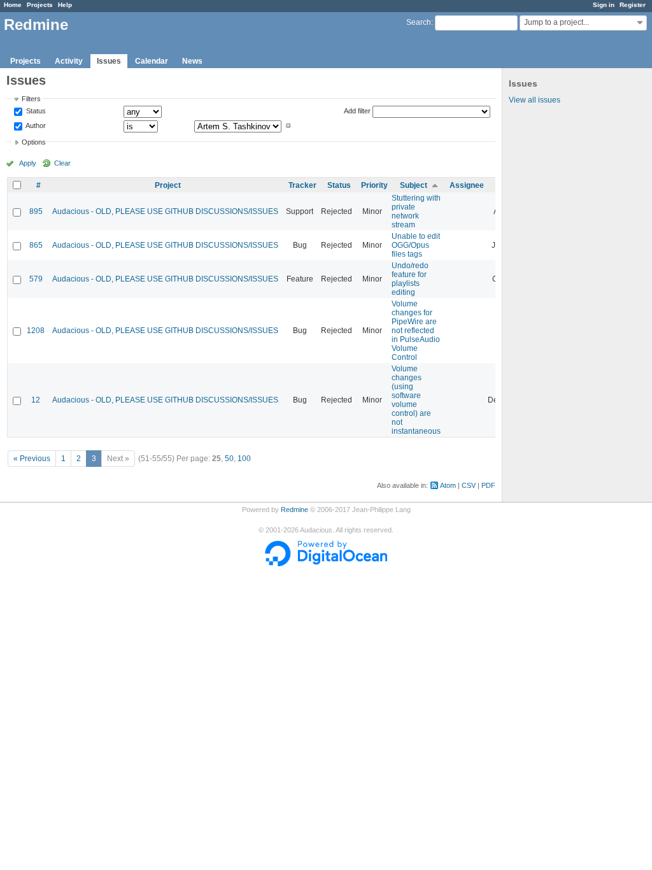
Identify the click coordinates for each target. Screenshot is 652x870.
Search (418, 22)
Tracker (302, 185)
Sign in (603, 4)
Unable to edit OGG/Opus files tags (416, 245)
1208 (36, 330)
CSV (469, 485)
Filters (31, 99)
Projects (40, 4)
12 (35, 400)
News (192, 61)
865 (36, 245)
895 (36, 211)
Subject (413, 185)
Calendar (151, 61)
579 (36, 279)
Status (35, 111)
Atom (448, 485)
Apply (27, 163)
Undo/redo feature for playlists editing (410, 279)
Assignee (467, 185)
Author (35, 125)
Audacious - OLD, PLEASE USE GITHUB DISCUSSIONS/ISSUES (165, 211)
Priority (374, 185)
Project (168, 185)
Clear (62, 163)
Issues (109, 61)
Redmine (294, 509)
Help (65, 4)
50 (229, 458)
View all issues (534, 100)
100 (244, 458)
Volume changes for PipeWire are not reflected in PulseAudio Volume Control (416, 330)
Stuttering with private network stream (416, 211)
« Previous (31, 458)
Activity (69, 61)
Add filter (357, 111)
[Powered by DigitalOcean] (326, 563)
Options (34, 142)
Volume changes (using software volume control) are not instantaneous (416, 400)
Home (13, 4)
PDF (488, 485)
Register (633, 4)
